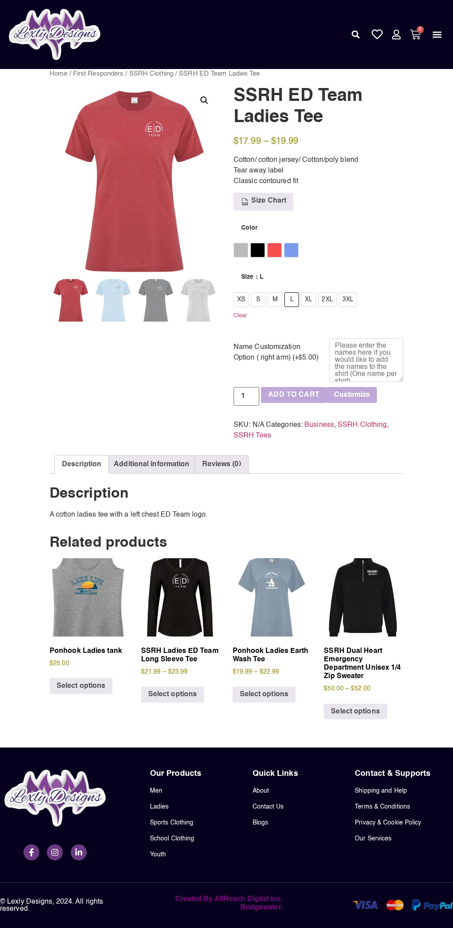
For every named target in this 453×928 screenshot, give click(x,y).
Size (252, 277)
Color (249, 228)
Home (58, 74)
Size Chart (268, 200)
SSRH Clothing (151, 74)
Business (319, 425)
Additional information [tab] (151, 464)
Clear (240, 315)
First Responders (98, 74)
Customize (352, 395)
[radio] (241, 250)
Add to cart (293, 395)
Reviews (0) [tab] (221, 464)
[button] (355, 34)
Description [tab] (81, 464)
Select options (81, 686)
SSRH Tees (252, 435)
